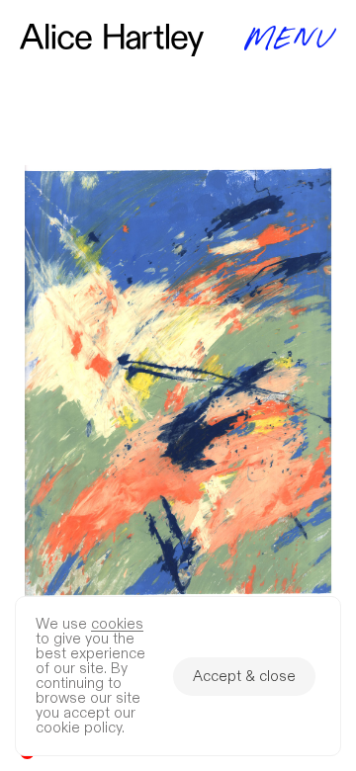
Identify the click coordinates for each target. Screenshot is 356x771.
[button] (178, 385)
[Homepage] (112, 40)
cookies (117, 624)
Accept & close (244, 676)
